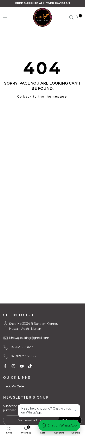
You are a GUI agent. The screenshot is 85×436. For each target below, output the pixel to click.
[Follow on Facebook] (5, 366)
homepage (57, 96)
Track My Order (14, 386)
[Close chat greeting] (75, 410)
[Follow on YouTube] (22, 366)
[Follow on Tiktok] (30, 366)
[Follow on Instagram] (13, 366)
